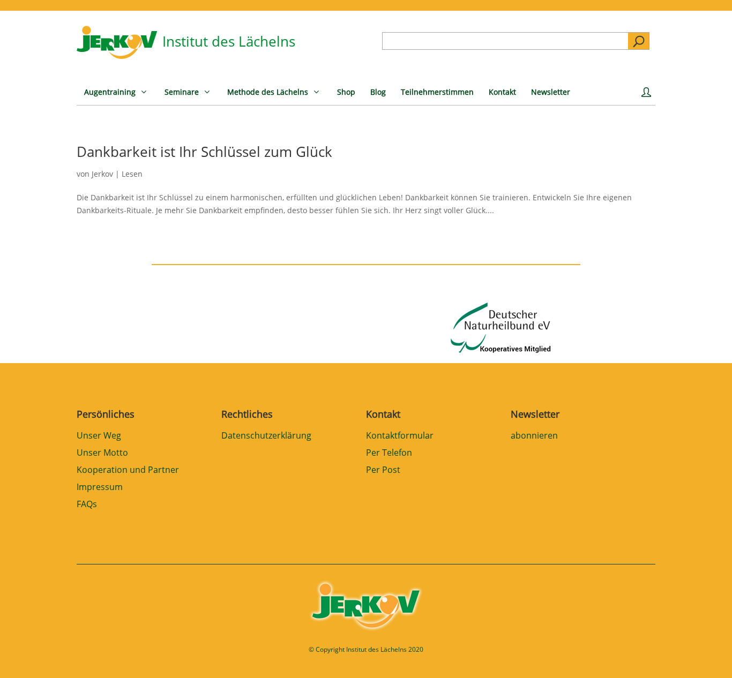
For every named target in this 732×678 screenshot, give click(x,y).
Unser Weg (99, 436)
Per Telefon (389, 453)
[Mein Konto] (648, 96)
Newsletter (535, 414)
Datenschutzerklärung (266, 436)
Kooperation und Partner (128, 470)
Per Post (383, 470)
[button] (23, 654)
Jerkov (102, 174)
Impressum (100, 488)
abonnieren (534, 436)
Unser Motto (102, 453)
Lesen (132, 174)
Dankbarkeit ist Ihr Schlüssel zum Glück (204, 151)
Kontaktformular (400, 436)
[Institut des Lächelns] (117, 56)
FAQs (87, 505)
